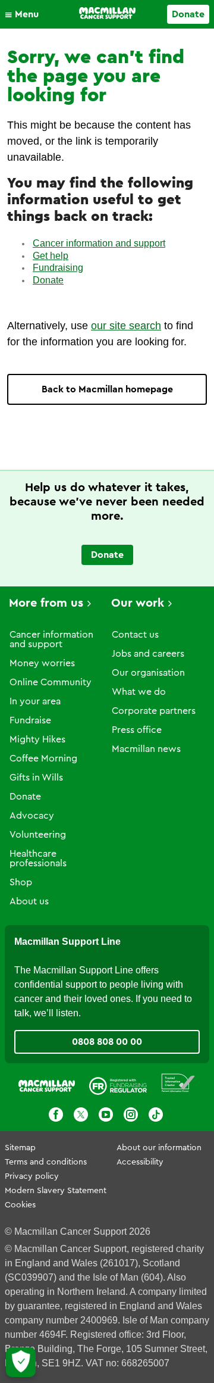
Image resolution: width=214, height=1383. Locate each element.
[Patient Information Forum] (178, 1083)
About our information (159, 1148)
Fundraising (58, 268)
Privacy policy (32, 1176)
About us (29, 901)
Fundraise (30, 720)
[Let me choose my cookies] (21, 1362)
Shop (21, 882)
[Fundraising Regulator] (118, 1083)
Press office (137, 730)
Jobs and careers (148, 653)
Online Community (51, 682)
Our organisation (148, 673)
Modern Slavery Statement (55, 1191)
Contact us (135, 634)
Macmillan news (146, 749)
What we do (139, 692)
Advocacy (32, 815)
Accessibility (140, 1162)
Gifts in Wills (36, 777)
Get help (50, 256)
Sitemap (20, 1148)
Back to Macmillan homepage (107, 389)
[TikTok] (156, 1114)
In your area (35, 701)
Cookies (20, 1205)
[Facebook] (56, 1114)
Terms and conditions (46, 1162)
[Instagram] (131, 1114)
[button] (24, 14)
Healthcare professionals (38, 858)
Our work (137, 603)
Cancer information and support (99, 243)
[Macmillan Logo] (107, 13)
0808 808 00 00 (107, 1042)
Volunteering (38, 834)
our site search (126, 326)
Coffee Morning (43, 758)
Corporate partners (154, 711)
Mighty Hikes (37, 739)
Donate (188, 14)
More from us (46, 603)
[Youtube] (106, 1114)
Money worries (42, 663)
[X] (81, 1114)
